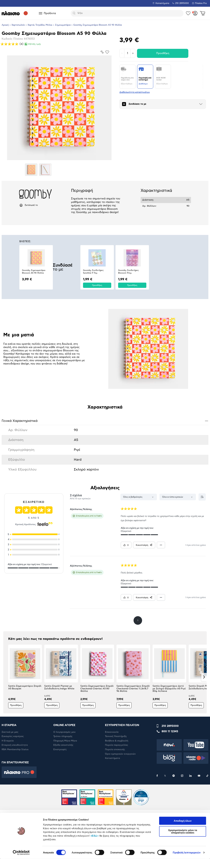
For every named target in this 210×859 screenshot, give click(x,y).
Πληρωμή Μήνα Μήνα (65, 741)
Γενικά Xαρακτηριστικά (105, 421)
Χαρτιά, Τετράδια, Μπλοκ (40, 25)
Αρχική (5, 25)
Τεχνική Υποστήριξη (115, 736)
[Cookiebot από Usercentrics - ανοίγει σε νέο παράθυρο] (21, 852)
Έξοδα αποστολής (63, 745)
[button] (6, 677)
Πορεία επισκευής (115, 749)
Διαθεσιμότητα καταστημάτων (134, 92)
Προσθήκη (162, 53)
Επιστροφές (60, 749)
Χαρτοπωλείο (18, 25)
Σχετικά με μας (10, 732)
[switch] (99, 852)
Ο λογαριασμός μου (64, 732)
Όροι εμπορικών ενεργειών (120, 754)
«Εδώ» (94, 835)
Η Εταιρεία (8, 741)
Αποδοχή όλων (182, 820)
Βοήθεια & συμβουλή (116, 741)
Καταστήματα (162, 3)
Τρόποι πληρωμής (63, 736)
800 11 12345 (170, 731)
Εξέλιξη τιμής (34, 44)
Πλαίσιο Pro (201, 3)
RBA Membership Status (15, 749)
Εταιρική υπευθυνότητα (15, 745)
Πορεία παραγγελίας (116, 745)
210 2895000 (170, 726)
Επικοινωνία (111, 732)
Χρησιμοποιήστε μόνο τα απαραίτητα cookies (182, 831)
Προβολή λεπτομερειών (186, 852)
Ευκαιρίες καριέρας (13, 736)
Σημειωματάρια (63, 25)
